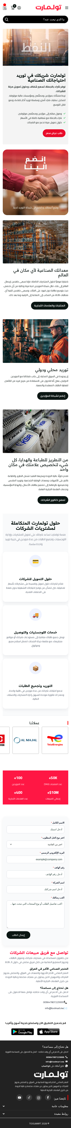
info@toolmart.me (54, 1008)
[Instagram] (38, 1097)
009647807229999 (53, 1002)
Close (35, 1106)
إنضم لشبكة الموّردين (52, 396)
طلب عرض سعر (54, 133)
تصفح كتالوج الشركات (53, 500)
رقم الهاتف (58, 867)
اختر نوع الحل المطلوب (52, 837)
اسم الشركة (58, 882)
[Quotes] (5, 8)
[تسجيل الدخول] (19, 8)
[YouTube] (19, 1097)
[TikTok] (29, 1097)
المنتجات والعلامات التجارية (49, 305)
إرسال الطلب (18, 935)
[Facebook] (47, 1097)
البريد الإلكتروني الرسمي (52, 852)
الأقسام (66, 7)
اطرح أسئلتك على (52, 1066)
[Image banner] (35, 182)
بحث (6, 19)
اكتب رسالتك (57, 897)
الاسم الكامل (57, 822)
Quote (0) (3, 285)
